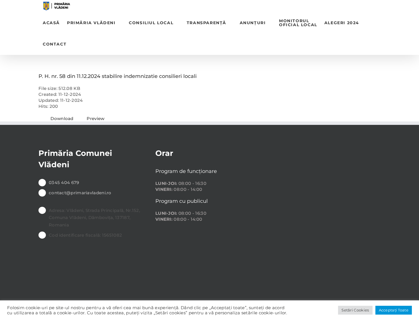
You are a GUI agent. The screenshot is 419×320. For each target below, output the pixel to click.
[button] (75, 44)
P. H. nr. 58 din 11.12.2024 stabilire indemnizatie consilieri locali (117, 76)
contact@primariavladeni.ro (80, 192)
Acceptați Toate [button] (394, 310)
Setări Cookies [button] (355, 310)
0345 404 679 (64, 182)
